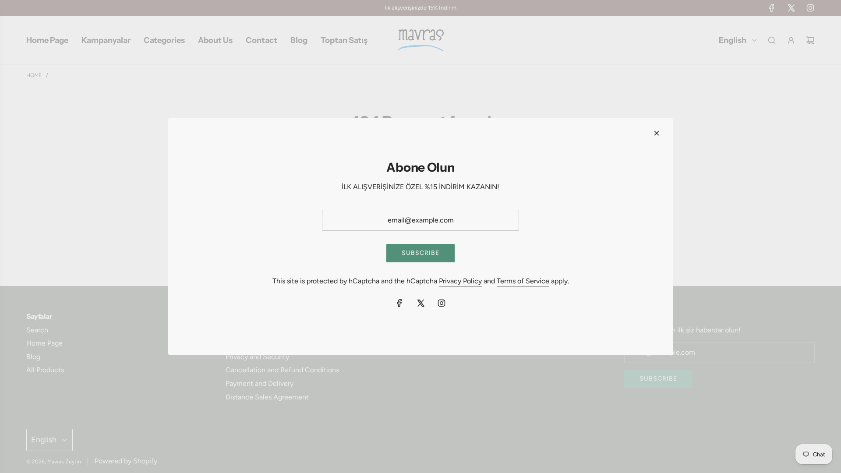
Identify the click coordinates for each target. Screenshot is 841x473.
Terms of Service (523, 281)
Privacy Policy (460, 281)
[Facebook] (399, 303)
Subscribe (420, 253)
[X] (420, 303)
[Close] (656, 133)
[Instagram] (441, 303)
